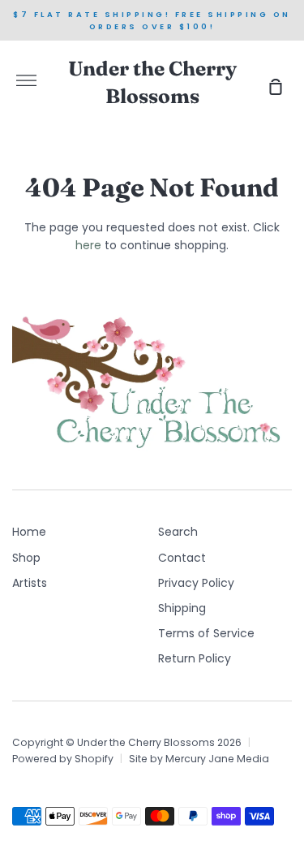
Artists (29, 583)
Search (178, 532)
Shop (26, 558)
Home (29, 532)
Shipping (182, 608)
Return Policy (194, 658)
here (88, 245)
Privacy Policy (196, 583)
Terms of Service (206, 633)
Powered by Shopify (62, 759)
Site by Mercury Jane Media (199, 759)
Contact (182, 558)
